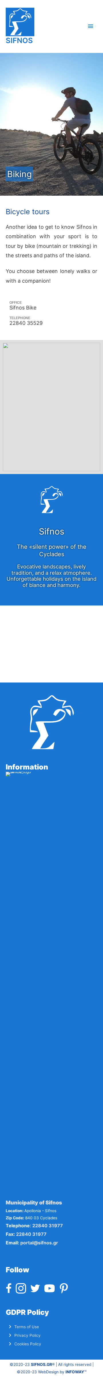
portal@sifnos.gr (39, 1243)
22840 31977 (47, 1225)
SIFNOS (19, 40)
